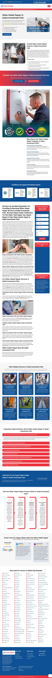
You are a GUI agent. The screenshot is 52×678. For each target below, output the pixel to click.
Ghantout (29, 620)
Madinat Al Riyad (42, 593)
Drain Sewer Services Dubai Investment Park (12, 9)
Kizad (41, 587)
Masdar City (42, 600)
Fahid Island (30, 616)
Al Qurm (17, 589)
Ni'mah (41, 616)
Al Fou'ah (5, 611)
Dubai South (30, 609)
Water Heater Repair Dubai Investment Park (28, 9)
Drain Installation (30, 655)
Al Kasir (5, 627)
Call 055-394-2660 (19, 81)
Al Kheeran (5, 635)
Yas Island (41, 636)
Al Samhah (17, 602)
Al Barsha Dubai (6, 596)
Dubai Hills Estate (31, 596)
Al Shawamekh (18, 609)
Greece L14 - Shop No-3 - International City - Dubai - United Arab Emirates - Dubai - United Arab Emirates (9, 669)
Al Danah (5, 602)
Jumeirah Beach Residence (32, 640)
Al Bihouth (5, 600)
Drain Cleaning (30, 653)
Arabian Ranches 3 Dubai (20, 631)
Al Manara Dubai (6, 640)
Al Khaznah (5, 633)
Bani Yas (17, 637)
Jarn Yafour (30, 635)
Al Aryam (5, 591)
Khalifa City (42, 586)
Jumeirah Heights (43, 573)
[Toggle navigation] (49, 6)
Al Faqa (5, 609)
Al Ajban (5, 589)
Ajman (5, 582)
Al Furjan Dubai (6, 613)
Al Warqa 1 (17, 615)
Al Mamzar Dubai (6, 638)
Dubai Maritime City (31, 604)
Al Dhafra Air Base (7, 604)
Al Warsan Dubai (18, 620)
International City (30, 631)
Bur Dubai (29, 576)
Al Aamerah (6, 584)
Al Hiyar (5, 618)
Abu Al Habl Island (7, 575)
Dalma (29, 586)
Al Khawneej (6, 631)
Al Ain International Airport (8, 587)
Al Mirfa (17, 578)
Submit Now (42, 238)
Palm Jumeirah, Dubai (43, 618)
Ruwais (41, 623)
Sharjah (41, 629)
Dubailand (29, 615)
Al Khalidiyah (6, 629)
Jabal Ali (29, 633)
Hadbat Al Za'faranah (31, 627)
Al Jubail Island (6, 624)
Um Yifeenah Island (43, 634)
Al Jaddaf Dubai (6, 620)
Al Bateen (5, 598)
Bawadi (29, 573)
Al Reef (17, 596)
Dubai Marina (30, 602)
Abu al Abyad (6, 573)
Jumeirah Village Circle (43, 582)
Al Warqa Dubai (18, 618)
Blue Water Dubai (30, 575)
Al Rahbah (17, 593)
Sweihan (41, 632)
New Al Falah (42, 614)
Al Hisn (5, 616)
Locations (29, 658)
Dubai (29, 593)
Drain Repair (17, 653)
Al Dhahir (5, 606)
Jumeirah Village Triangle (44, 584)
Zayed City (41, 640)
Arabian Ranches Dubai (19, 633)
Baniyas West (18, 640)
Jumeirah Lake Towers (43, 576)
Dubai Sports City (30, 611)
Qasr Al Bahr (42, 620)
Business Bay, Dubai (31, 580)
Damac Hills (30, 587)
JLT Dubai (29, 637)
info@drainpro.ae (43, 655)
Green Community (31, 624)
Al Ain (5, 586)
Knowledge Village (43, 589)
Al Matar (17, 576)
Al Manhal (5, 642)
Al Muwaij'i (17, 584)
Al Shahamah (18, 606)
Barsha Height (18, 642)
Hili (28, 629)
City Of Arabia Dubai (31, 582)
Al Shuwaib (17, 611)
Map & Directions (21, 670)
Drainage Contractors (18, 658)
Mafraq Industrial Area (43, 596)
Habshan (29, 626)
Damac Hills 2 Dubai (31, 589)
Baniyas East (18, 638)
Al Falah (5, 607)
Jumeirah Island (42, 575)
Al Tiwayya (17, 613)
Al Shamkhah (18, 607)
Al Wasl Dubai (18, 622)
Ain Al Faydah (6, 580)
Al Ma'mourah (6, 637)
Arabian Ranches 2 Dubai (20, 629)
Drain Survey (17, 655)
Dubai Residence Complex (32, 606)
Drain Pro (25, 676)
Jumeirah (29, 638)
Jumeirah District (30, 642)
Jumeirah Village (42, 580)
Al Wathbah (18, 624)
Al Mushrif (17, 582)
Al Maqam (17, 573)
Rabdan (41, 621)
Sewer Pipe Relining (31, 656)
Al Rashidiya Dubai (19, 595)
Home (3, 9)
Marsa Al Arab (42, 598)
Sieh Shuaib (42, 631)
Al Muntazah (18, 580)
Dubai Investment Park (31, 600)
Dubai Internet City (31, 598)
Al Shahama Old (18, 604)
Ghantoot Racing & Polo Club (32, 618)
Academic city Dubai (7, 578)
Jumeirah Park (42, 578)
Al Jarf (5, 622)
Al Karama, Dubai (6, 626)
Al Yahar (17, 626)
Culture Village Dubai (31, 584)
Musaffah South (42, 612)
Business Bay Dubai (31, 578)
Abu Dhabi (5, 576)
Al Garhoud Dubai (6, 615)
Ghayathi (29, 622)
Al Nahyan (17, 587)
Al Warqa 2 (17, 616)
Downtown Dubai (30, 591)
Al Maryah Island (18, 575)
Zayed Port (41, 641)
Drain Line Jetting (18, 656)
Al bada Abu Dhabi (7, 593)
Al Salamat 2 (18, 600)
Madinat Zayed (42, 595)
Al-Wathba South (18, 627)
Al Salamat (17, 598)
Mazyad (41, 602)
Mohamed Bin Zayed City (44, 604)
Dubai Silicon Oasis (31, 607)
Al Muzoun (17, 586)
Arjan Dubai (18, 635)
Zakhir (41, 638)
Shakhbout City (42, 627)
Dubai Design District (31, 595)
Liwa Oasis (41, 591)
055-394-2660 (40, 2)
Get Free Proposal (34, 81)
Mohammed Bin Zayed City (44, 609)
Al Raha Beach (18, 591)
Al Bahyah (5, 595)
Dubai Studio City (30, 613)
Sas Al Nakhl (42, 625)
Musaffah (41, 611)
